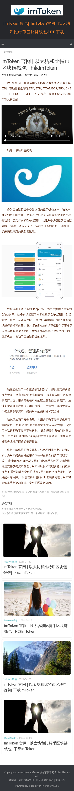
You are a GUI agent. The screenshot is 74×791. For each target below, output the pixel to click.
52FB (56, 785)
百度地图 (60, 780)
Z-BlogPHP (35, 785)
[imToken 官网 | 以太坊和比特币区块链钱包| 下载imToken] (37, 556)
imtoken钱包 (10, 561)
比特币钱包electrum (13, 492)
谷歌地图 (48, 780)
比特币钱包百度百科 (38, 492)
